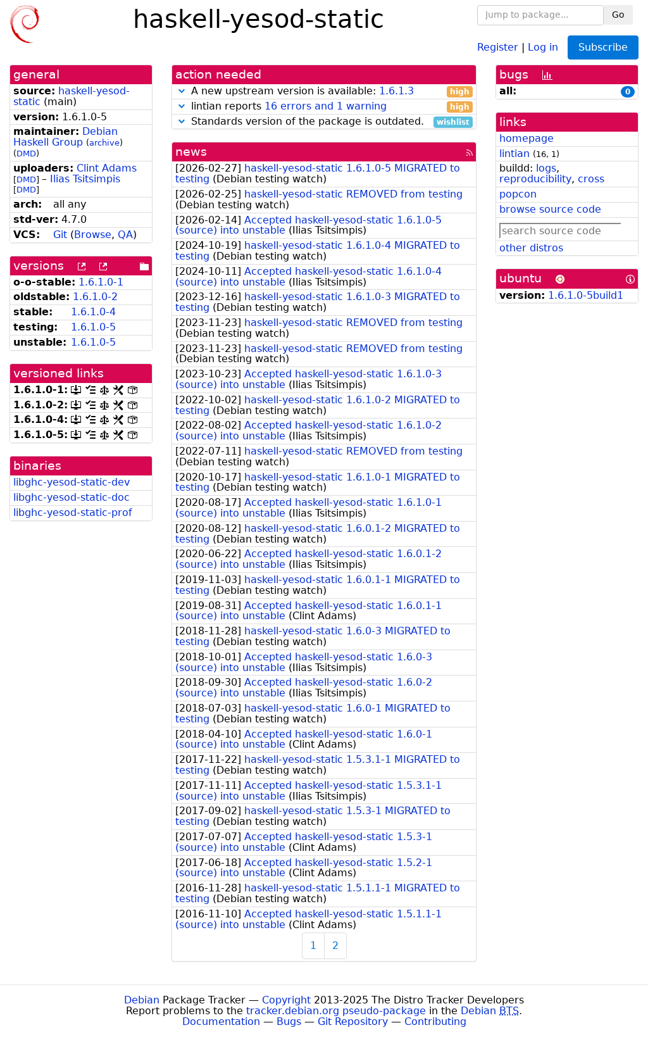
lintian (514, 154)
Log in (543, 47)
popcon (518, 194)
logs (546, 168)
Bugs (289, 1021)
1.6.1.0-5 (93, 327)
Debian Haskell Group (65, 136)
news (191, 151)
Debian (141, 1000)
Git (60, 235)
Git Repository (353, 1021)
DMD (26, 153)
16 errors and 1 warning (326, 106)
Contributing (435, 1021)
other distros (531, 248)
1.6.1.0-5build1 (585, 295)
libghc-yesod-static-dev (71, 482)
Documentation (221, 1021)
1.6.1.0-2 (95, 297)
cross (591, 179)
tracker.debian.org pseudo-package (336, 1011)
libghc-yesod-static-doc (71, 497)
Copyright (286, 1000)
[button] (181, 91)
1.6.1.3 (396, 91)
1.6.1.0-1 (100, 282)
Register (497, 47)
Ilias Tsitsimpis (85, 179)
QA (125, 235)
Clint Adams (107, 168)
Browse (92, 235)
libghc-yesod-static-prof (72, 512)
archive (104, 143)
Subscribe (603, 47)
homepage (526, 138)
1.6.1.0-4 (93, 312)
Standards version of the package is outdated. (329, 121)
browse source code (550, 209)
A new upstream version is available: (329, 91)
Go (618, 14)
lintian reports (329, 106)
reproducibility (535, 179)
